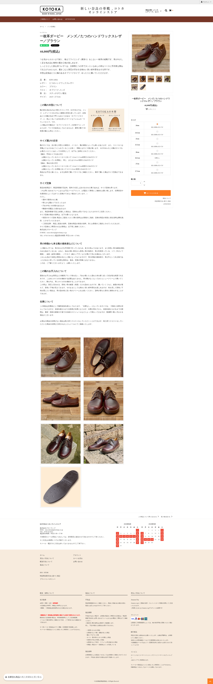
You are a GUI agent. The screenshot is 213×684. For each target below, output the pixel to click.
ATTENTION (70, 19)
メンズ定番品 (51, 26)
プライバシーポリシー (47, 579)
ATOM (46, 572)
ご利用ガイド (45, 19)
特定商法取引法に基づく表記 (50, 576)
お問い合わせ (58, 19)
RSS (41, 572)
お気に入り (152, 109)
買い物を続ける (166, 517)
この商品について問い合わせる (147, 517)
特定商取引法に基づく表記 (163, 201)
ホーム (42, 26)
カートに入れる (152, 193)
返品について (167, 198)
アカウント (206, 2)
